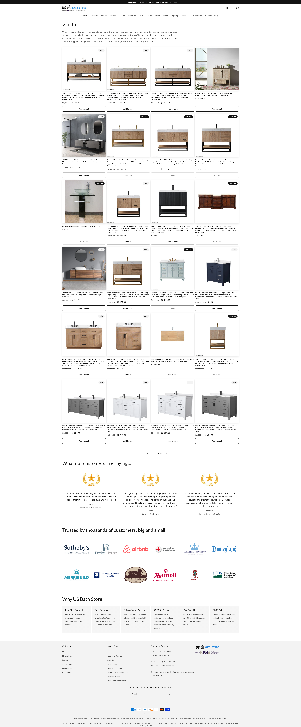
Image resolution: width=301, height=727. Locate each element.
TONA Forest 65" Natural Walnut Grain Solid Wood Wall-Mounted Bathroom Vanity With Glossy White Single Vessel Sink (83, 295)
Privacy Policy (112, 664)
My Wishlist (67, 656)
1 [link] (134, 453)
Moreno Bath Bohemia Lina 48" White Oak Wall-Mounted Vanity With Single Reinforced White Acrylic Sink (172, 360)
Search (65, 660)
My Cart (65, 652)
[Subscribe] (169, 694)
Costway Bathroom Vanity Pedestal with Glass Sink (81, 226)
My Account (67, 668)
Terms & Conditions (115, 668)
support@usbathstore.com (162, 665)
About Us (110, 660)
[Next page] (166, 453)
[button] (86, 15)
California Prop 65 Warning (117, 672)
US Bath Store (153, 714)
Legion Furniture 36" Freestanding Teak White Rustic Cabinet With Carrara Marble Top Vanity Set (215, 94)
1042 (160, 453)
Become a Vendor (114, 677)
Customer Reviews (114, 652)
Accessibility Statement (116, 681)
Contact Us (66, 672)
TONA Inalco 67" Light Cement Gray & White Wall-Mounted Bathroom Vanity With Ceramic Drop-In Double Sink (83, 162)
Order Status (67, 664)
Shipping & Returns (114, 656)
